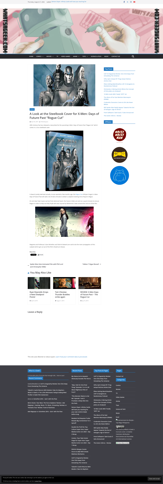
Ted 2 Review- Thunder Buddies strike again (62, 294)
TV (57, 56)
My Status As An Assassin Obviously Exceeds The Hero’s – (81, 378)
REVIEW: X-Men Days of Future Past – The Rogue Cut (89, 294)
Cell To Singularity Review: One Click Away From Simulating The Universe (80, 460)
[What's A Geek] (81, 10)
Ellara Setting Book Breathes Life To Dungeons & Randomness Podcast (103, 393)
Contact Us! (115, 56)
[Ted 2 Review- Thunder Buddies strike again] (64, 278)
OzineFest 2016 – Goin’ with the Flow (45, 399)
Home (31, 56)
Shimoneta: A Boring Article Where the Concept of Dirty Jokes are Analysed (102, 402)
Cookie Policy (38, 481)
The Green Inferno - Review (112, 116)
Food (117, 417)
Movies (49, 56)
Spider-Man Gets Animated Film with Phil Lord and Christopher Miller (46, 265)
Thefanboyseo (44, 122)
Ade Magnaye (32, 411)
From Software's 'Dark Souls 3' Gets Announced (119, 112)
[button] (42, 56)
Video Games (65, 56)
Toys (84, 56)
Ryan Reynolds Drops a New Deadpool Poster (39, 294)
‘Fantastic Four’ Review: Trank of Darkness (41, 407)
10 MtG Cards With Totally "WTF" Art (115, 94)
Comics (38, 56)
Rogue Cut (79, 194)
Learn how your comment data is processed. (71, 357)
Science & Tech (96, 56)
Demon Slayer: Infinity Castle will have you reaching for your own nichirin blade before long (69, 3)
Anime (75, 56)
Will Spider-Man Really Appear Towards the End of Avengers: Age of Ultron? (102, 430)
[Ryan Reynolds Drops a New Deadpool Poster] (39, 278)
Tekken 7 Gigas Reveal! (91, 264)
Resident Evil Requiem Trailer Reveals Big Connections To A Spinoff (81, 420)
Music (106, 56)
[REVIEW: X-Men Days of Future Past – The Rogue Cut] (89, 278)
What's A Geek (128, 429)
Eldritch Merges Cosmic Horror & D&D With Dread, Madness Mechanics (80, 451)
